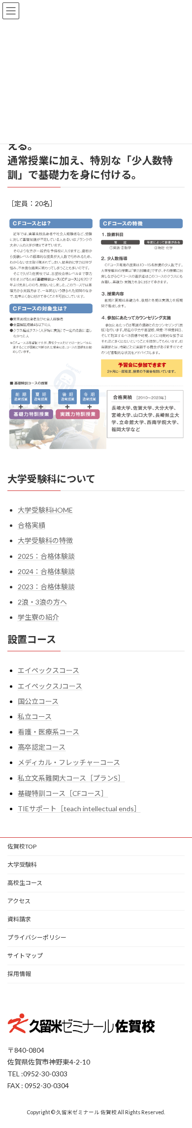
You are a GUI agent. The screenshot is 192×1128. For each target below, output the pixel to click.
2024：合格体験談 (46, 571)
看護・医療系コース (48, 732)
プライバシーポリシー (36, 937)
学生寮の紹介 (38, 617)
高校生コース (24, 882)
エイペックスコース (48, 671)
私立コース (35, 716)
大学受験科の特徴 (45, 541)
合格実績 (31, 525)
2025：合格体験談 (46, 556)
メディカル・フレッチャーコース (69, 763)
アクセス (19, 901)
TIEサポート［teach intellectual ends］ (79, 808)
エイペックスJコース (50, 686)
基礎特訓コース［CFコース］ (63, 793)
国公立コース (38, 701)
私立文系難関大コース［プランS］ (71, 778)
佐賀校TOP (21, 846)
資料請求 (19, 919)
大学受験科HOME (45, 510)
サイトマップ (25, 955)
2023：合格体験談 (46, 586)
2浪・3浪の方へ (42, 602)
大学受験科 (22, 864)
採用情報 (19, 973)
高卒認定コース (41, 747)
